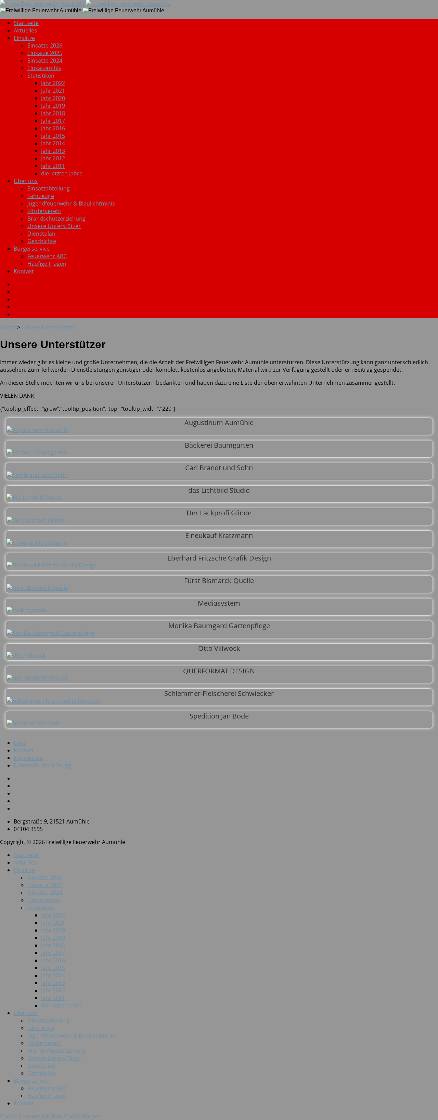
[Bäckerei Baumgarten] (37, 452)
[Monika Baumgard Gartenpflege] (50, 633)
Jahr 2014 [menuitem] (53, 975)
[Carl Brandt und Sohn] (37, 475)
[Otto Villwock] (26, 655)
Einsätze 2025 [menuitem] (44, 885)
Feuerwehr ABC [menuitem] (47, 1088)
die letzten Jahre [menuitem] (61, 1005)
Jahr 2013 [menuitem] (53, 983)
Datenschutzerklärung (42, 765)
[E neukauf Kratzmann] (37, 542)
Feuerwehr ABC (47, 256)
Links (20, 743)
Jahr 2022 (53, 83)
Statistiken (40, 75)
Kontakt (24, 271)
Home (8, 327)
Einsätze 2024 (44, 60)
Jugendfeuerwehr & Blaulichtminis (71, 203)
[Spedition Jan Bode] (34, 723)
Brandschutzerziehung (56, 218)
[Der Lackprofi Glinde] (36, 520)
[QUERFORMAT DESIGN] (38, 678)
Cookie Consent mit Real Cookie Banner (51, 1116)
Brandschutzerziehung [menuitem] (56, 1050)
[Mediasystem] (26, 610)
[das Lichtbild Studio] (35, 497)
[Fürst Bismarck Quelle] (37, 588)
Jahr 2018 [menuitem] (53, 945)
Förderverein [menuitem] (44, 1043)
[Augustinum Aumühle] (37, 430)
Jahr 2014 (53, 143)
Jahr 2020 (53, 98)
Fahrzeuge (40, 196)
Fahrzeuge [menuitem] (40, 1028)
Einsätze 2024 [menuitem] (44, 892)
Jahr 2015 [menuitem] (53, 968)
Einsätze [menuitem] (24, 870)
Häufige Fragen (46, 263)
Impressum (28, 758)
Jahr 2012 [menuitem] (53, 990)
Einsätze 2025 (44, 53)
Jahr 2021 (53, 90)
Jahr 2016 (53, 128)
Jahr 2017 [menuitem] (53, 953)
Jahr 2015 (53, 136)
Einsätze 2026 (44, 45)
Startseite (26, 23)
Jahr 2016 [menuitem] (53, 960)
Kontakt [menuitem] (24, 1103)
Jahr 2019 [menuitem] (53, 937)
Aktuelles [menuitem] (25, 862)
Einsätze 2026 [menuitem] (44, 877)
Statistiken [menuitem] (40, 907)
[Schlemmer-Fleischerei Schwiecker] (54, 700)
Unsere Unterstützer (54, 226)
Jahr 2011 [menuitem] (53, 998)
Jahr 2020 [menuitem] (53, 930)
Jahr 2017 (53, 120)
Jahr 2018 (53, 113)
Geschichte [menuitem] (41, 1073)
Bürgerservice (32, 248)
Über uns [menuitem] (26, 1013)
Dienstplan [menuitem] (41, 1065)
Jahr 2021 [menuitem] (53, 922)
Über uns (26, 181)
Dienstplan (41, 233)
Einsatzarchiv (44, 68)
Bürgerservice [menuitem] (32, 1080)
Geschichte (41, 241)
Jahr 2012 (53, 158)
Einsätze (24, 38)
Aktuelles (25, 30)
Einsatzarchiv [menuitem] (44, 900)
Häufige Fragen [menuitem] (46, 1095)
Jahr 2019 (53, 105)
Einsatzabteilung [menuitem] (48, 1020)
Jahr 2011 (53, 166)
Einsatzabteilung (48, 188)
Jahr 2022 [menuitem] (53, 915)
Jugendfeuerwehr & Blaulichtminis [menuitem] (71, 1035)
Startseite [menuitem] (26, 855)
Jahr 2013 (53, 151)
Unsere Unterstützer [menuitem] (54, 1058)
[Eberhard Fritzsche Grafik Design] (51, 565)
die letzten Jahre (61, 173)
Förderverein (44, 211)
